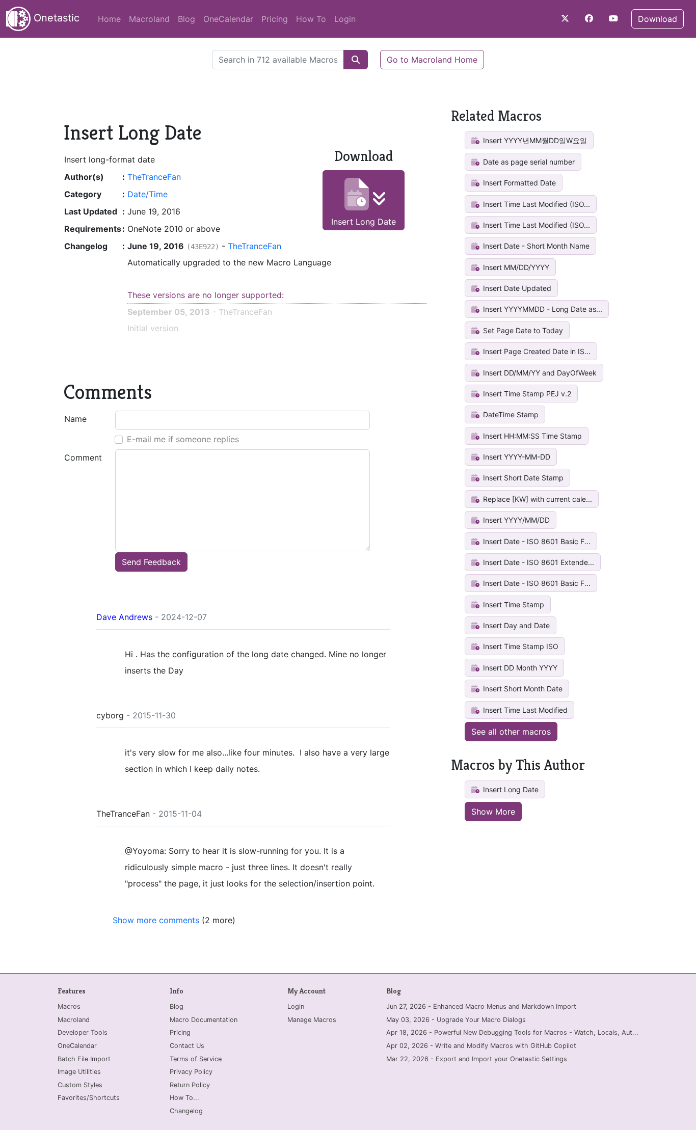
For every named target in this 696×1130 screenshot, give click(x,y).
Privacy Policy (191, 1071)
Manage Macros (311, 1020)
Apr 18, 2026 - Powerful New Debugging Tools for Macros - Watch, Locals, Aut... (512, 1032)
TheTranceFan (154, 177)
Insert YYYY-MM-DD (515, 456)
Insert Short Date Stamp (522, 477)
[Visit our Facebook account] (589, 18)
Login (345, 19)
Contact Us (187, 1046)
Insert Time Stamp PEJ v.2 (526, 393)
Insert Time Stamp (512, 604)
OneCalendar (228, 19)
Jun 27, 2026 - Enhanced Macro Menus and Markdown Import (481, 1006)
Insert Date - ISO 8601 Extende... (537, 562)
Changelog (186, 1111)
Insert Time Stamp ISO (519, 646)
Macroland (149, 19)
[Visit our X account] (565, 18)
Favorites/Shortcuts (89, 1097)
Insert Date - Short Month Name (535, 245)
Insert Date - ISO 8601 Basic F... (536, 541)
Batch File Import (84, 1059)
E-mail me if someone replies (183, 439)
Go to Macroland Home (432, 60)
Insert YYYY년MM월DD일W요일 (534, 140)
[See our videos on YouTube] (613, 18)
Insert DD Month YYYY (519, 667)
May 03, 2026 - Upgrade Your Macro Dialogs (456, 1020)
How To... (184, 1097)
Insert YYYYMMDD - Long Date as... (541, 309)
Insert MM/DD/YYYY (515, 267)
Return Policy (190, 1085)
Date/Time (147, 194)
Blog (186, 19)
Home (109, 19)
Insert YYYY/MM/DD (515, 520)
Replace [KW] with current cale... (536, 499)
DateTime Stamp (510, 414)
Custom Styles (80, 1085)
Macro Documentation (203, 1020)
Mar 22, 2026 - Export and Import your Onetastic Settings (476, 1059)
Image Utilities (79, 1071)
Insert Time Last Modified (524, 710)
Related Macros (496, 116)
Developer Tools (83, 1032)
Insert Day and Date (515, 625)
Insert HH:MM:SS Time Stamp (531, 436)
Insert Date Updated (516, 288)
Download (657, 19)
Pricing (274, 19)
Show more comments (156, 920)
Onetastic (55, 18)
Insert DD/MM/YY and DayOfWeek (539, 372)
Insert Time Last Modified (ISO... (535, 204)
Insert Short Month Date (522, 688)
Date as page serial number (528, 161)
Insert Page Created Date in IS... (536, 351)
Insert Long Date (363, 222)
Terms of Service (196, 1059)
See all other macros (511, 732)
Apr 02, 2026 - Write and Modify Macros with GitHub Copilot (481, 1046)
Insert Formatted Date (518, 182)
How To (311, 19)
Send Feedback (151, 562)
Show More (493, 811)
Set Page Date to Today (522, 330)
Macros (69, 1006)
